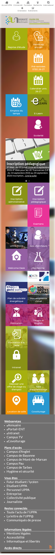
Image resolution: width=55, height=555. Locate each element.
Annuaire (14, 425)
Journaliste (14, 502)
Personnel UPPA (18, 490)
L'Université (17, 5)
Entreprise (14, 494)
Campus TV (15, 437)
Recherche (37, 5)
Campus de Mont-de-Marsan (27, 459)
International (48, 5)
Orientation (22, 11)
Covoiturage (16, 441)
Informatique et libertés (23, 541)
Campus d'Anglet (18, 451)
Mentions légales (19, 533)
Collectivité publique (21, 498)
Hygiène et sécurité (20, 471)
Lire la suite (31, 175)
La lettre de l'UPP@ (20, 516)
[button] (26, 181)
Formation (28, 5)
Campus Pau (15, 463)
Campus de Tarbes (19, 467)
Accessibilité (16, 537)
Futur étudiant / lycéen (22, 482)
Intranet (13, 433)
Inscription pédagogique (26, 163)
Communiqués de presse (24, 520)
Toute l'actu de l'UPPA (22, 512)
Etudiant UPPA (17, 486)
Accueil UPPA (7, 5)
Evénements (32, 11)
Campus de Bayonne (21, 455)
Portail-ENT (16, 429)
